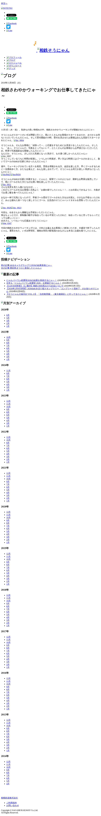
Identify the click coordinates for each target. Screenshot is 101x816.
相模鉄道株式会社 (9, 798)
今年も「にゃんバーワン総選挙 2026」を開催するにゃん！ (34, 283)
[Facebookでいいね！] (11, 23)
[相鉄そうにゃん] (35, 50)
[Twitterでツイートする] (8, 28)
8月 (7, 343)
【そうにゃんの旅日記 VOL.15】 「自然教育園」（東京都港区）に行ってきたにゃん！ (47, 294)
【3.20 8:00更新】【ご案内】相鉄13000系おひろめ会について (35, 286)
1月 (7, 326)
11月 (8, 370)
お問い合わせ (12, 805)
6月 (7, 315)
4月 (7, 354)
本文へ (4, 3)
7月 (7, 345)
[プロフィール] (14, 57)
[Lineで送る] (9, 30)
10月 (8, 337)
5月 (7, 318)
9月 (7, 340)
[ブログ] (10, 60)
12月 (8, 401)
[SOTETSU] (7, 8)
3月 (7, 321)
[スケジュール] (14, 63)
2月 (7, 323)
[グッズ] (10, 68)
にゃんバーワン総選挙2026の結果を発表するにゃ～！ (31, 280)
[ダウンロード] (14, 66)
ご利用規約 (11, 803)
